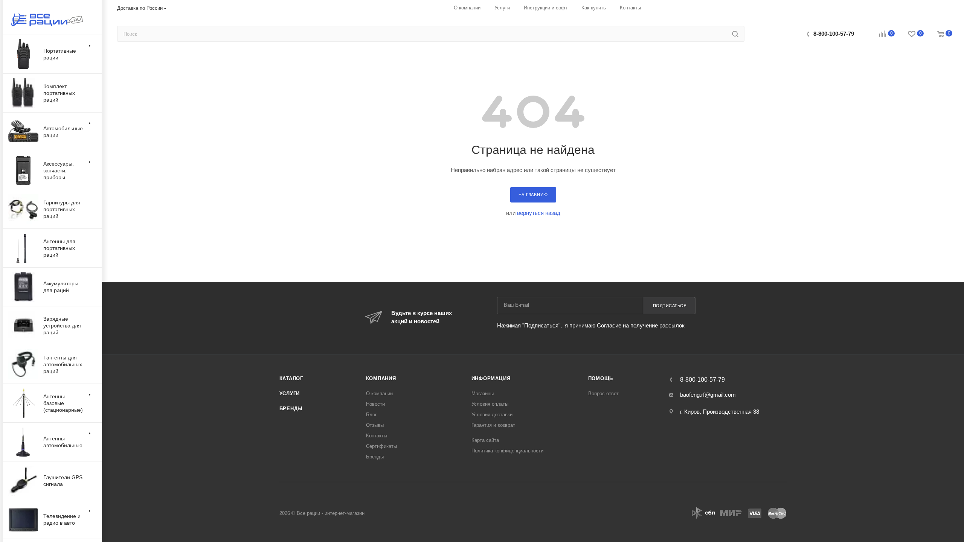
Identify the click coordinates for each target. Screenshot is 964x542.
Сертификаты (381, 446)
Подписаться (670, 305)
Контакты (376, 435)
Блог (371, 414)
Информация (491, 378)
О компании (379, 393)
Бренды (291, 408)
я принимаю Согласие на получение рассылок (624, 325)
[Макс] (772, 33)
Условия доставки (492, 414)
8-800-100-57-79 (833, 33)
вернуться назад (538, 213)
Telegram (788, 33)
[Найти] (735, 34)
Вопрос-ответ (603, 393)
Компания (381, 378)
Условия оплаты (489, 404)
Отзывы (375, 425)
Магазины (482, 393)
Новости (375, 404)
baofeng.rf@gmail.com (708, 394)
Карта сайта (485, 440)
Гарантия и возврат (493, 425)
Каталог (291, 378)
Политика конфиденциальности (507, 451)
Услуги (289, 393)
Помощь (600, 378)
